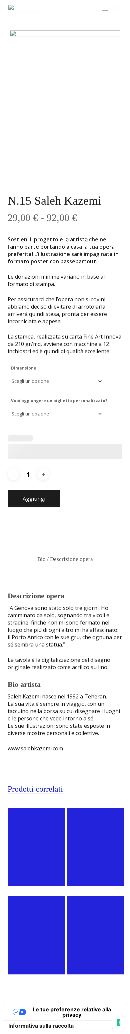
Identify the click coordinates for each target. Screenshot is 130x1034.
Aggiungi (34, 498)
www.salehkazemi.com (35, 748)
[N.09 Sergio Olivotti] (36, 935)
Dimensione (23, 368)
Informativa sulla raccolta (41, 1025)
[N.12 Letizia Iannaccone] (95, 847)
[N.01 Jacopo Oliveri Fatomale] (36, 847)
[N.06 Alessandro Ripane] (95, 935)
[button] (118, 8)
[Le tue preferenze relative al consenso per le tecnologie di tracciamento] (118, 1022)
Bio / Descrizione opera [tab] (65, 559)
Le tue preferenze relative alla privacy (72, 1012)
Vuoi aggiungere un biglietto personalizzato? (59, 400)
